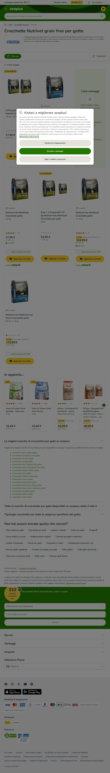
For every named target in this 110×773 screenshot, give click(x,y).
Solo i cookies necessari (55, 159)
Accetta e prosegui (55, 151)
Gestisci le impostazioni (55, 143)
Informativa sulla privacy (29, 136)
